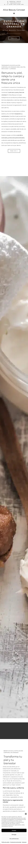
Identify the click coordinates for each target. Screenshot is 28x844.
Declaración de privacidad (15, 842)
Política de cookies (5, 842)
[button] (26, 814)
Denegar (14, 834)
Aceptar (14, 830)
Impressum (24, 842)
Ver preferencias (14, 838)
